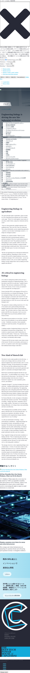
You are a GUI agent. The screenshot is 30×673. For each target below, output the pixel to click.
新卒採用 (8, 174)
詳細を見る (13, 77)
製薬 (7, 151)
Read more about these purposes (10, 74)
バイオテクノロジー (11, 128)
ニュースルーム (10, 167)
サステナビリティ (10, 135)
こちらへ (7, 574)
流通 (7, 153)
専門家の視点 (9, 162)
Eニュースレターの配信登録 (12, 595)
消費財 (7, 142)
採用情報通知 (9, 181)
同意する (2, 77)
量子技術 (8, 133)
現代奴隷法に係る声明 (9, 636)
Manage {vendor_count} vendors (10, 72)
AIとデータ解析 (10, 126)
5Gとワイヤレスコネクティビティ (15, 123)
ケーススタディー (10, 163)
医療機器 (8, 149)
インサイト (6, 160)
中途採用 (8, 176)
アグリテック (9, 140)
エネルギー (9, 146)
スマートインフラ (10, 156)
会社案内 (5, 183)
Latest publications (10, 165)
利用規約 (6, 634)
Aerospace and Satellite (11, 139)
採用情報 (8, 172)
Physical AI (8, 132)
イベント (8, 169)
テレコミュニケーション (12, 158)
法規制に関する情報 (9, 638)
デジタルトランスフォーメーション (15, 130)
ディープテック (7, 121)
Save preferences (21, 77)
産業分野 (5, 137)
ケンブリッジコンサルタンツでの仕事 (16, 177)
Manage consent (4, 672)
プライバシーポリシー (9, 633)
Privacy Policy (6, 83)
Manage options (6, 69)
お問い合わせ (6, 185)
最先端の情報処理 (10, 125)
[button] (15, 24)
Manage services (7, 70)
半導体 (7, 155)
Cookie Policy (6, 82)
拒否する (8, 77)
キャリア (5, 170)
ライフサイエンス (10, 147)
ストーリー (9, 179)
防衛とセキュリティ (11, 144)
